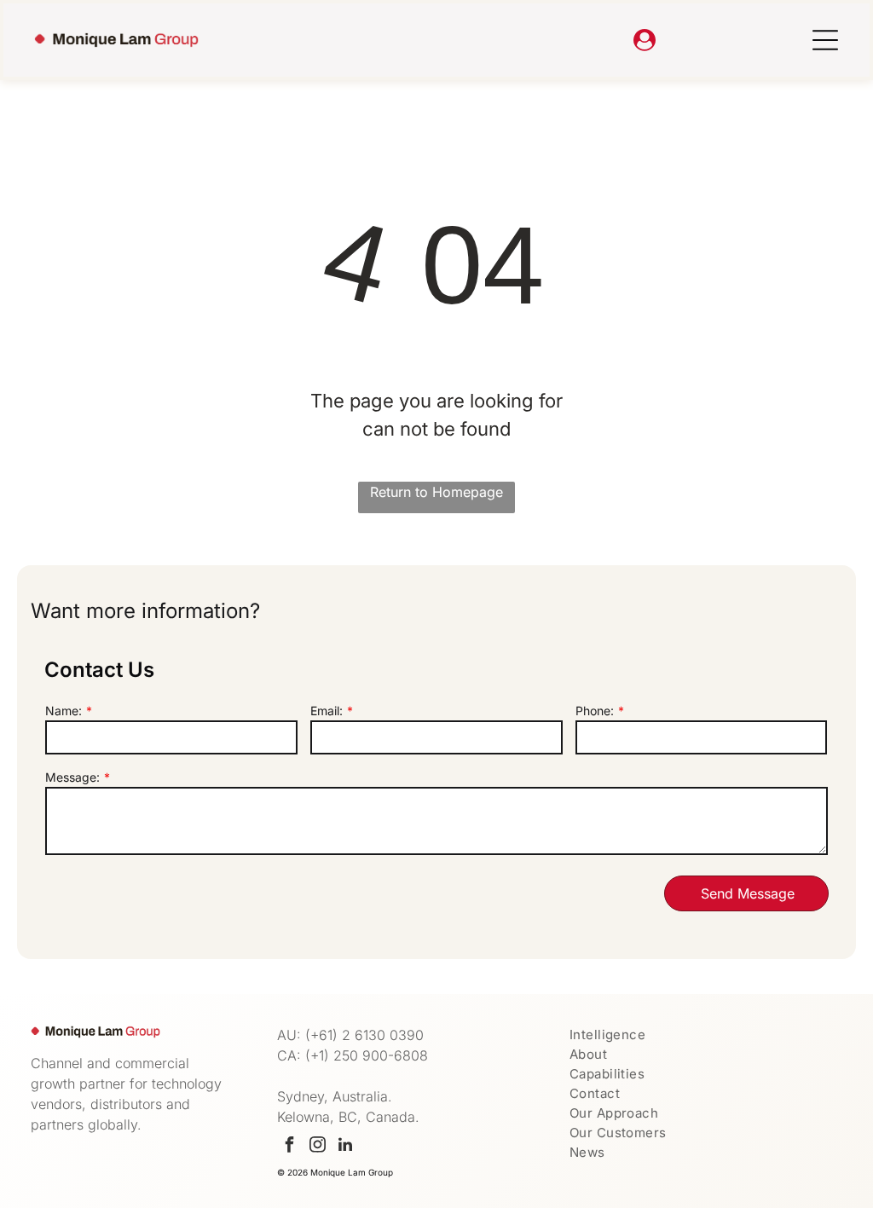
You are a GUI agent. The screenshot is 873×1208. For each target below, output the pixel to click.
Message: (72, 777)
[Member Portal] (644, 40)
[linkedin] (345, 1147)
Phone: (594, 710)
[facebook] (289, 1147)
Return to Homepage (436, 491)
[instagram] (317, 1147)
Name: (63, 710)
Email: (326, 710)
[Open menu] (825, 40)
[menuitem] (705, 1034)
